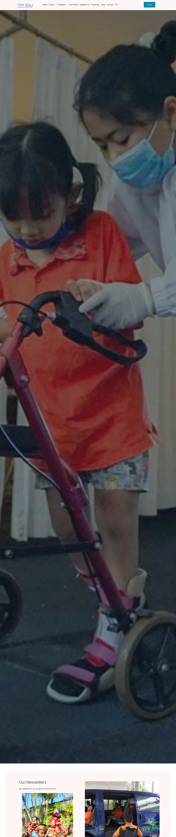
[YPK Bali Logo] (25, 4)
